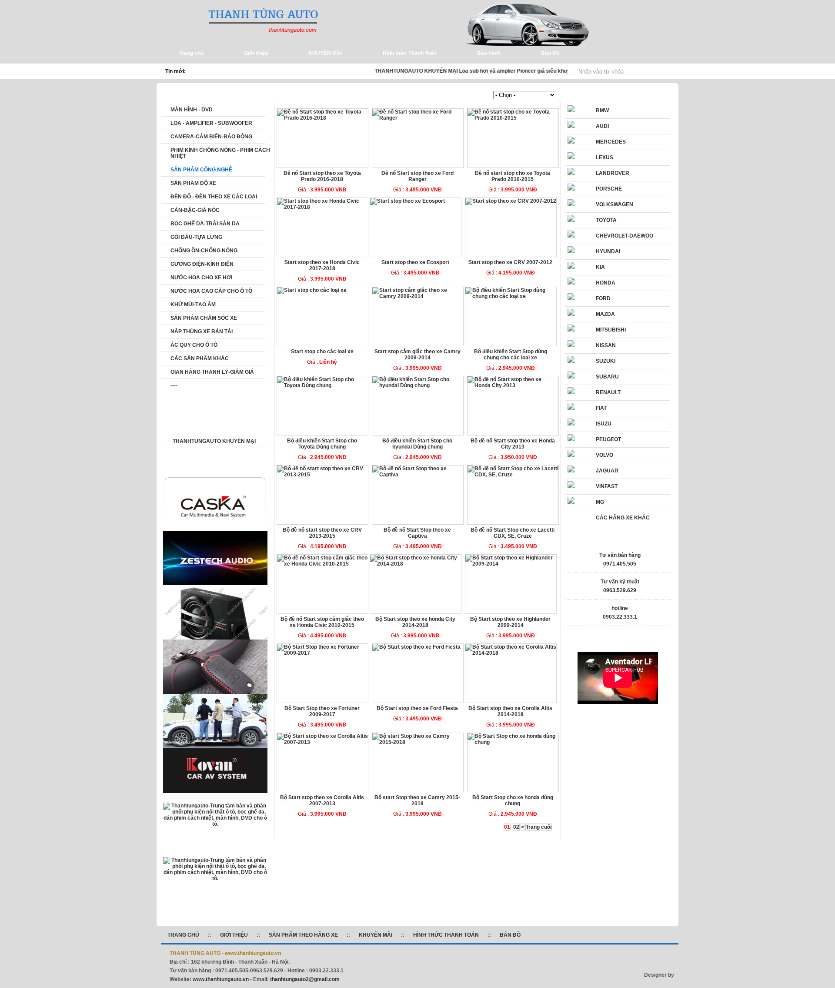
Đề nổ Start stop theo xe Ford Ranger (417, 176)
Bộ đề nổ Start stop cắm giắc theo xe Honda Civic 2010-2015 (322, 622)
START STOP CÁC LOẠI (420, 95)
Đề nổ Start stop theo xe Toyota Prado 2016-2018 (322, 176)
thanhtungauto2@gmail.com (305, 979)
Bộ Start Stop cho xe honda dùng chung (512, 800)
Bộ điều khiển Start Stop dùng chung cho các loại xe (510, 354)
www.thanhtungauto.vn (221, 979)
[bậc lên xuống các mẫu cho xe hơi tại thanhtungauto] (215, 748)
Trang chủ (299, 95)
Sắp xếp (482, 95)
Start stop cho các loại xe (322, 351)
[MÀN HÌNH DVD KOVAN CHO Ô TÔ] (215, 791)
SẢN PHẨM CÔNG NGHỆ (351, 95)
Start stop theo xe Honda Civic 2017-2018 (322, 265)
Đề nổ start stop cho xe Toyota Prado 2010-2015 (512, 176)
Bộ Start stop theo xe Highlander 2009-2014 (510, 622)
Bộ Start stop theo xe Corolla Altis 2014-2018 (510, 711)
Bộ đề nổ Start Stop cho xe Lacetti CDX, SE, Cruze (512, 533)
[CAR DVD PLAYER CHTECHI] (215, 824)
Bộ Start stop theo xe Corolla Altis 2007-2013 (322, 800)
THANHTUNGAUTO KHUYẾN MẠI (406, 71)
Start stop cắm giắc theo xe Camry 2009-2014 (417, 354)
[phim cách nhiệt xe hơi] (215, 878)
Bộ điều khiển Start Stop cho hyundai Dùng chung (417, 444)
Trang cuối (538, 827)
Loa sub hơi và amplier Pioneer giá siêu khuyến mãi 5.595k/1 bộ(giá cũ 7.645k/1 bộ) (551, 71)
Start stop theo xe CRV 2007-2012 (510, 262)
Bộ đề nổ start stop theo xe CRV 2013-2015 (322, 533)
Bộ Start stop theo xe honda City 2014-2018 (415, 622)
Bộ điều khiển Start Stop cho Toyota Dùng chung (322, 444)
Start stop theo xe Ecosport (415, 262)
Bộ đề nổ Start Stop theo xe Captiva (417, 533)
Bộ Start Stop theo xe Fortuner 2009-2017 (322, 711)
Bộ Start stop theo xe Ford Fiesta (417, 708)
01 (507, 827)
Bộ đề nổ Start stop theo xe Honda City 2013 (513, 444)
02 (516, 827)
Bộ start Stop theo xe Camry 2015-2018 (417, 800)
